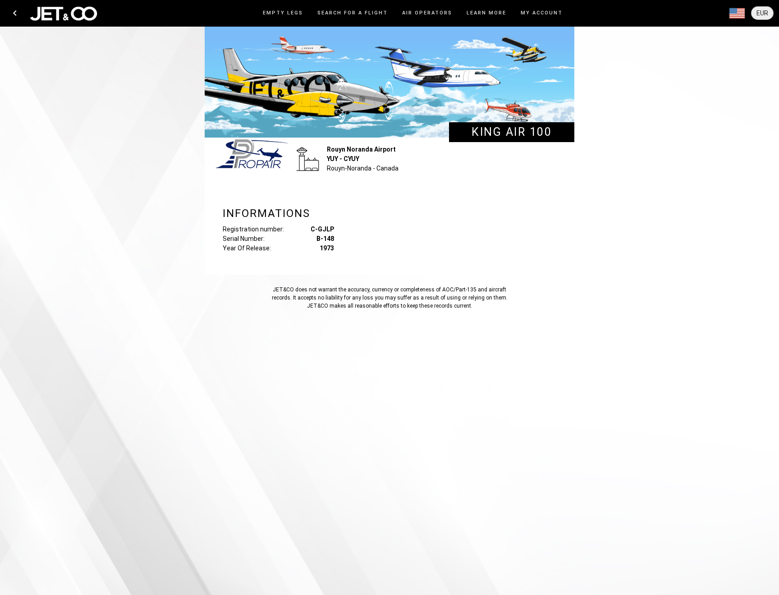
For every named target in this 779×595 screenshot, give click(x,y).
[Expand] (737, 13)
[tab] (283, 13)
